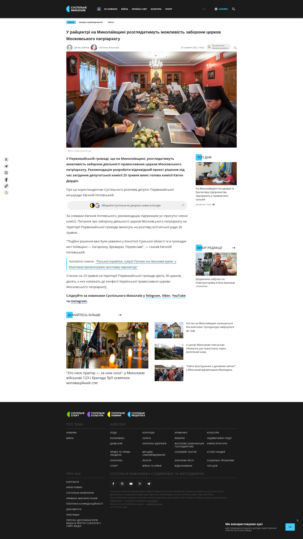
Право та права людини (120, 453)
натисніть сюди (154, 503)
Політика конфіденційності (84, 503)
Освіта (147, 438)
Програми (72, 514)
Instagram (79, 301)
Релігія (111, 22)
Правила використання (82, 498)
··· (204, 9)
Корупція (148, 432)
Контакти (72, 481)
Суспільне (153, 500)
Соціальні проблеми (220, 460)
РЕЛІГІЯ (71, 22)
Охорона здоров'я (154, 443)
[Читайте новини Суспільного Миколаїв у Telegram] (149, 484)
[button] (6, 159)
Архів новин (74, 487)
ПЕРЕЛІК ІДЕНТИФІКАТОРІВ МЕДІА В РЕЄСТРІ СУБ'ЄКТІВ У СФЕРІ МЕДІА (83, 523)
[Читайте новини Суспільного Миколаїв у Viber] (140, 484)
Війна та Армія (152, 465)
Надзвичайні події (219, 438)
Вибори (180, 438)
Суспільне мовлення (80, 492)
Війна (124, 9)
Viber (166, 295)
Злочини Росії (184, 460)
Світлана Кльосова (109, 47)
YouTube (179, 295)
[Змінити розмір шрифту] (235, 47)
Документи (73, 509)
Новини (71, 432)
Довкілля (116, 443)
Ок (290, 527)
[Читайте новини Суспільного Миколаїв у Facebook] (113, 484)
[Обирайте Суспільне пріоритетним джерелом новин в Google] (6, 192)
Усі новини (110, 9)
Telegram (153, 295)
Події (113, 432)
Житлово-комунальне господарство (189, 445)
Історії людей (216, 451)
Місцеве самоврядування (91, 22)
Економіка (117, 438)
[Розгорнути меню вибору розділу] (99, 9)
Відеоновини (183, 465)
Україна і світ (139, 9)
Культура (156, 9)
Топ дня (212, 465)
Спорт (168, 9)
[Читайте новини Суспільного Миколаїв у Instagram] (122, 484)
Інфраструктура (217, 443)
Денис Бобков (81, 47)
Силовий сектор (186, 451)
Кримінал (181, 432)
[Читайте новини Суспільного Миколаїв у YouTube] (131, 484)
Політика (116, 460)
